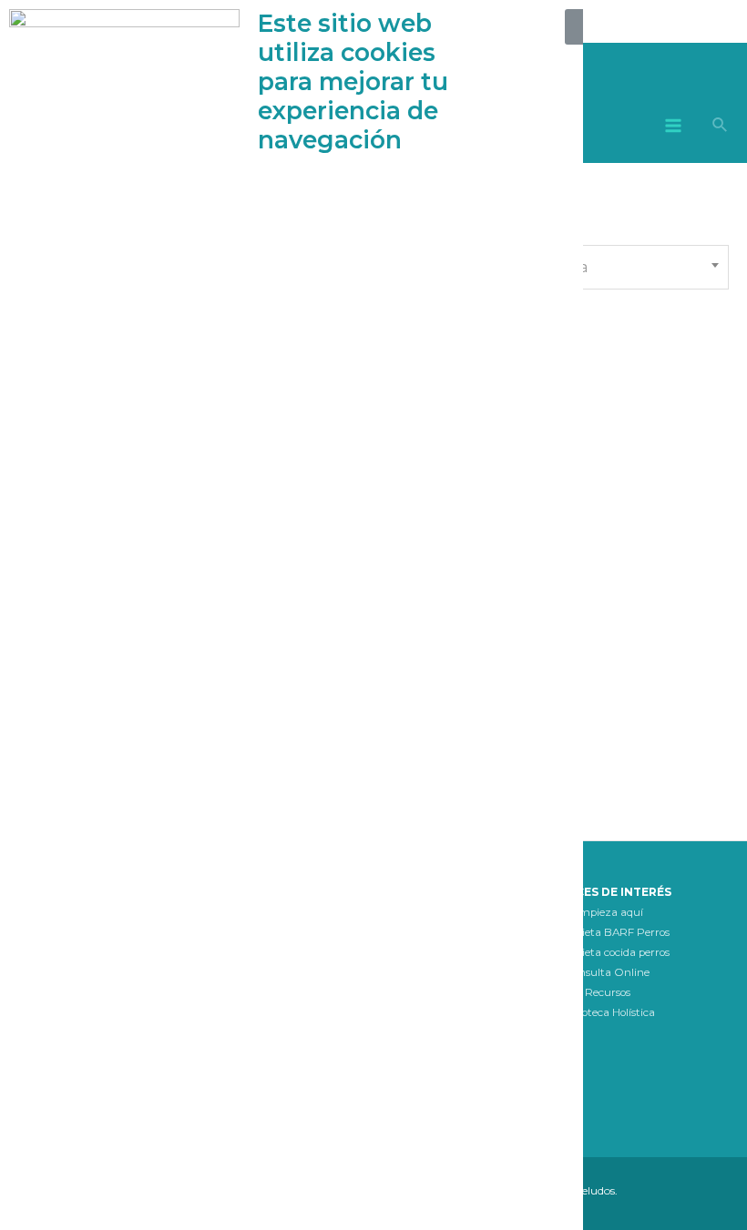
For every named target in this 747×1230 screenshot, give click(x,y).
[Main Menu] (673, 125)
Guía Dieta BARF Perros (607, 932)
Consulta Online (607, 972)
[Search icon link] (720, 127)
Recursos (607, 992)
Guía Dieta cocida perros (607, 952)
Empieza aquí (607, 912)
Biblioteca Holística (607, 1012)
